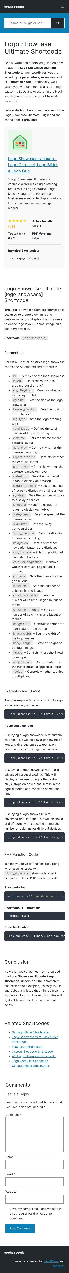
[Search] (57, 23)
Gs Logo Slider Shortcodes (31, 1032)
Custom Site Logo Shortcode (32, 1051)
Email (10, 1174)
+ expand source (18, 915)
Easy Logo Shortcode (27, 1046)
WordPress (51, 1261)
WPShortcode (14, 7)
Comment (13, 1114)
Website (10, 1191)
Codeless (58, 1266)
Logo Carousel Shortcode (30, 1061)
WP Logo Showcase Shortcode (34, 1056)
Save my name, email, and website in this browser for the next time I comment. (35, 1213)
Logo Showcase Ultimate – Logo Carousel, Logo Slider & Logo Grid (33, 164)
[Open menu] (62, 6)
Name (10, 1157)
